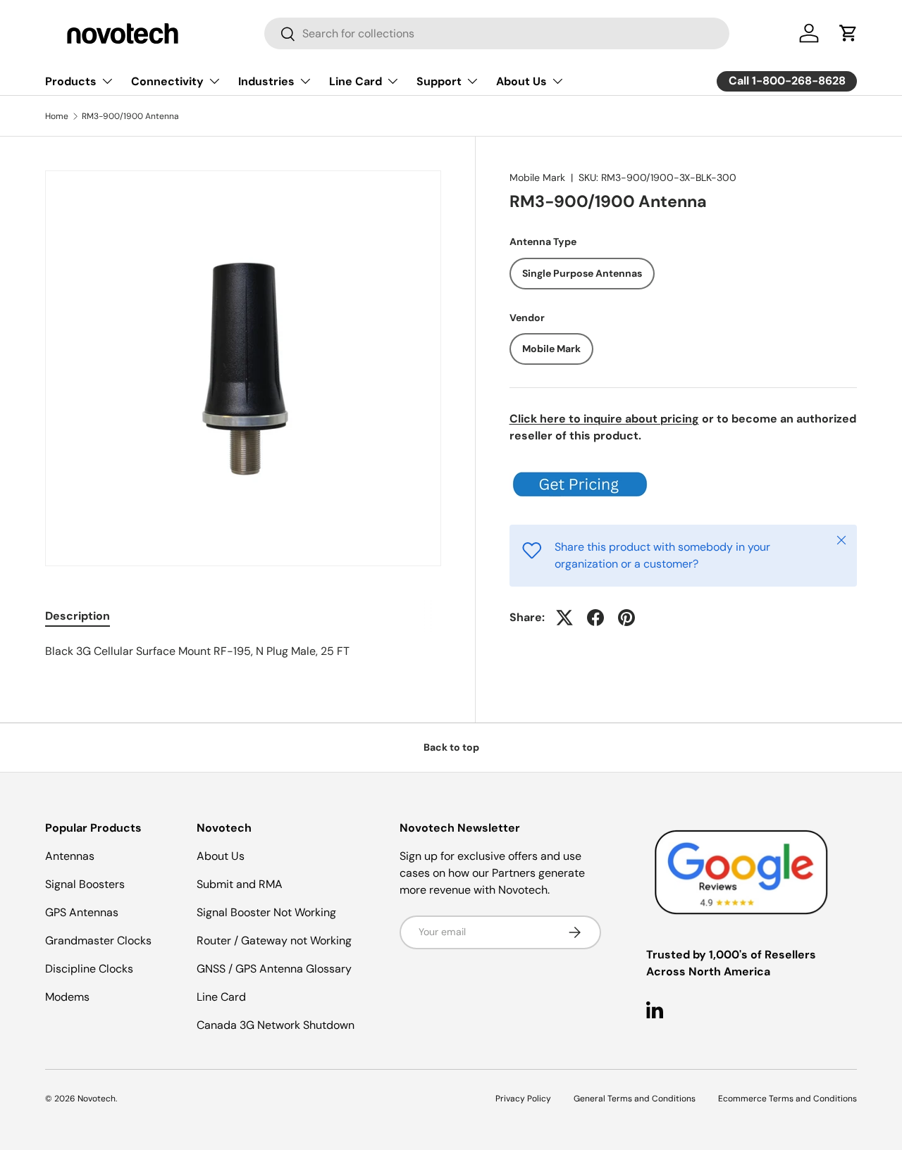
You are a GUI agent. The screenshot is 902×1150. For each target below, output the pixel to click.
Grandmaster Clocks (98, 940)
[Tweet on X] (564, 617)
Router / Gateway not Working (274, 940)
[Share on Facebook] (595, 617)
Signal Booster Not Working (266, 912)
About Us (521, 81)
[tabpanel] (243, 651)
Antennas (69, 856)
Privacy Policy (523, 1098)
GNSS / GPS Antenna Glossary (274, 968)
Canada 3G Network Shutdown (275, 1025)
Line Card (355, 81)
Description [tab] (77, 615)
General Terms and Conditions (635, 1098)
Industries (266, 81)
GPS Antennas (81, 912)
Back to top (451, 747)
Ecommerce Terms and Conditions (787, 1098)
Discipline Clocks (89, 968)
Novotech (97, 1098)
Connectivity (167, 81)
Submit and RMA (240, 884)
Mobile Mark (537, 177)
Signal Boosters (85, 884)
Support (439, 81)
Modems (67, 996)
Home (56, 116)
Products (71, 81)
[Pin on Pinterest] (626, 617)
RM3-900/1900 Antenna (130, 116)
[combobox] (496, 33)
